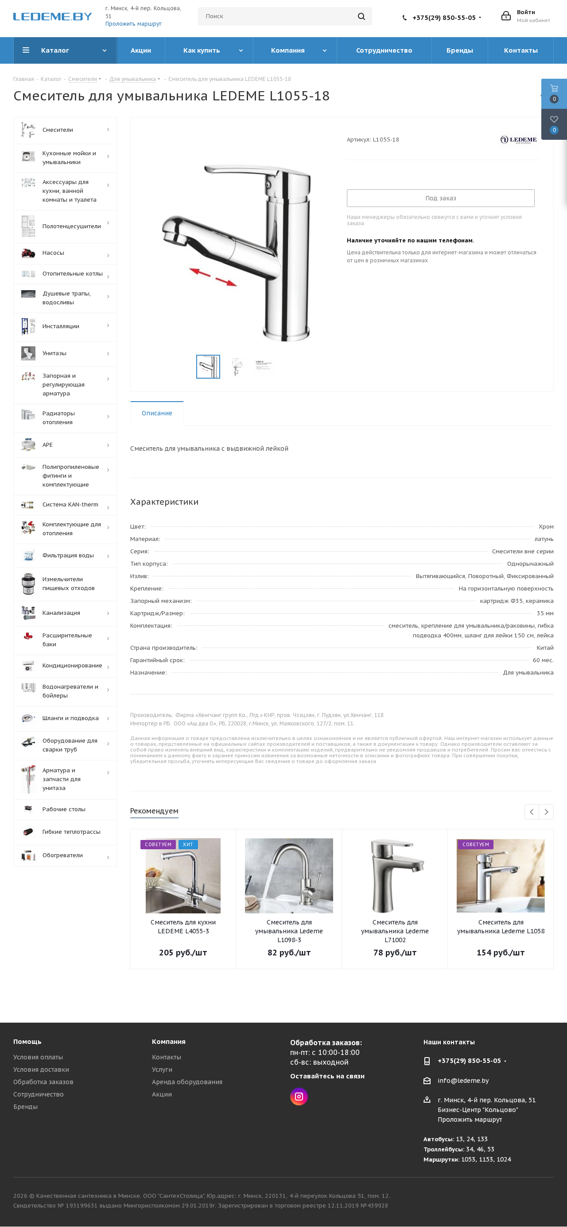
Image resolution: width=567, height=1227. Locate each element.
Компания (169, 1041)
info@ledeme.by (463, 1081)
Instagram (299, 1096)
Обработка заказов (43, 1082)
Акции (162, 1094)
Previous (532, 812)
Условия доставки (41, 1070)
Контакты (166, 1057)
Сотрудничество (38, 1094)
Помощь (27, 1041)
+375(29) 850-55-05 (444, 17)
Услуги (162, 1070)
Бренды (25, 1107)
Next (546, 812)
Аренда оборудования (187, 1082)
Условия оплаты (38, 1057)
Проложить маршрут (133, 23)
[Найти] (361, 16)
